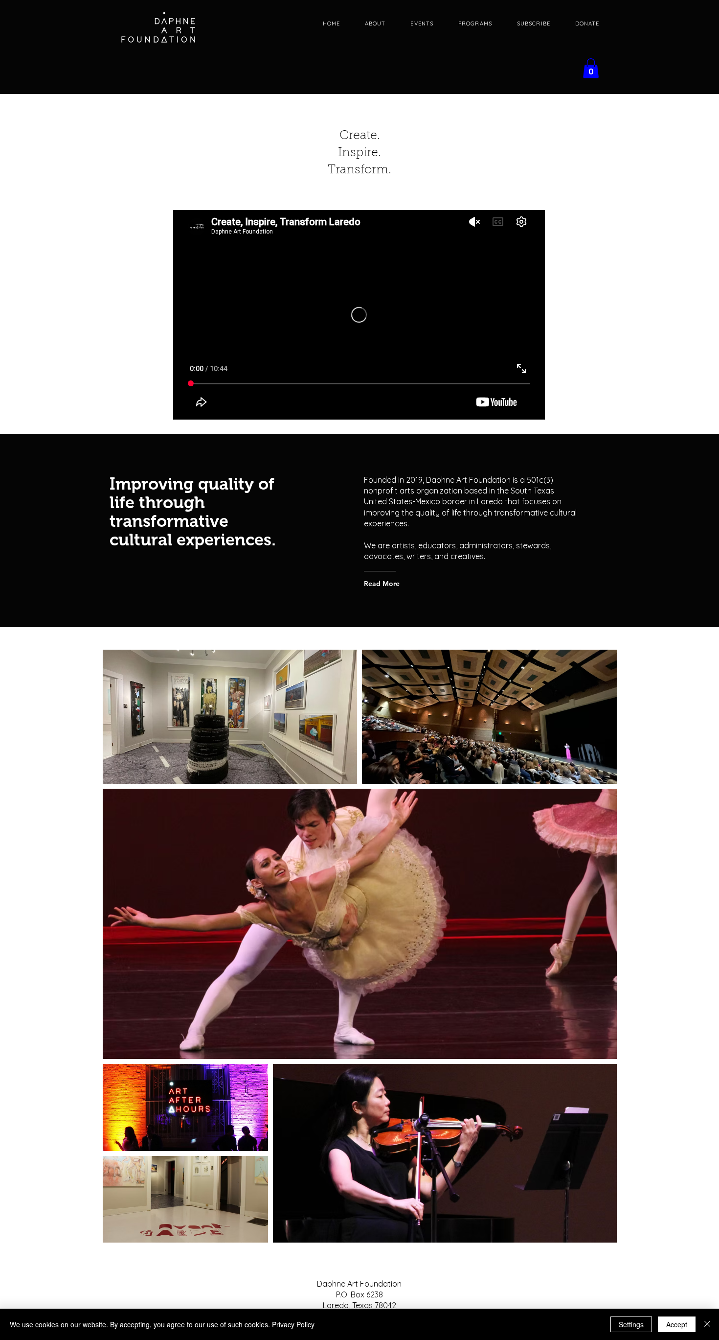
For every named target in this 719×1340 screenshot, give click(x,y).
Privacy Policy (293, 1324)
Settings (631, 1324)
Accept (676, 1324)
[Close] (707, 1324)
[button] (591, 68)
